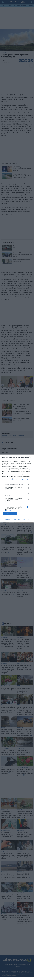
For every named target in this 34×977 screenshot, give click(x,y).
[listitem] (17, 484)
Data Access (17, 519)
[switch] (28, 488)
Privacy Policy (26, 519)
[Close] (30, 457)
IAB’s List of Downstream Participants (19, 479)
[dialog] (17, 488)
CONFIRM (10, 513)
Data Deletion (8, 519)
